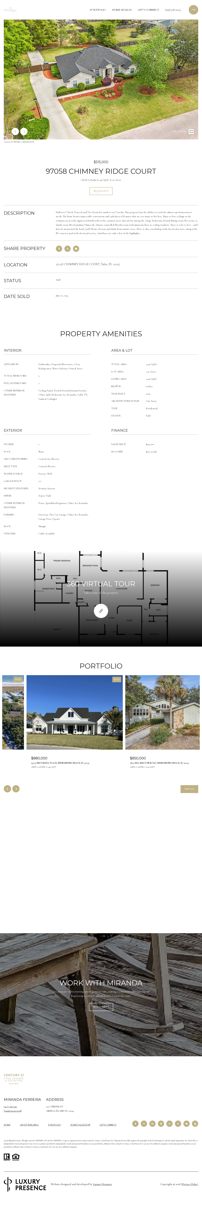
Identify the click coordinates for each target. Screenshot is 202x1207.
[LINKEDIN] (152, 1124)
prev (15, 131)
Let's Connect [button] (101, 1006)
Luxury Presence (102, 1184)
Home (7, 1125)
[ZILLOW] (195, 1124)
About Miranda (29, 1125)
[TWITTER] (169, 1124)
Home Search (122, 10)
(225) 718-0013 (173, 10)
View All (189, 789)
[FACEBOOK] (135, 1124)
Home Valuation (80, 1125)
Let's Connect (108, 1125)
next (23, 131)
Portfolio (98, 10)
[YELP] (178, 1124)
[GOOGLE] (161, 1124)
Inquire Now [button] (101, 191)
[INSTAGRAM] (144, 1124)
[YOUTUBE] (186, 1124)
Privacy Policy (190, 1184)
